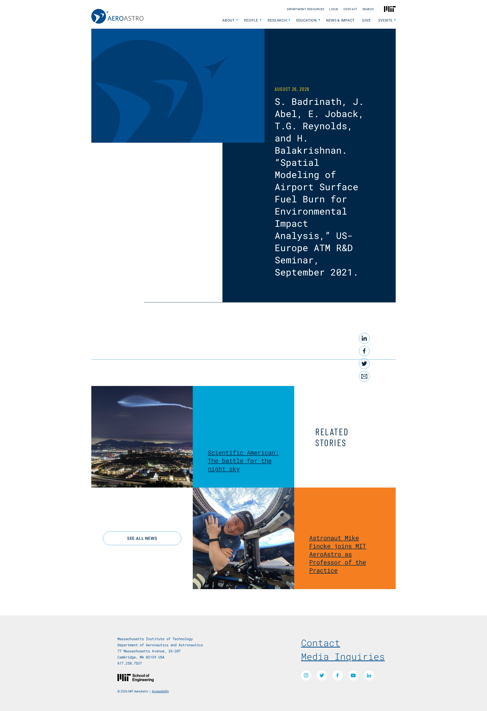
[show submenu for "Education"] (319, 20)
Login (333, 9)
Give (366, 20)
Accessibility (160, 691)
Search (368, 9)
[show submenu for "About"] (237, 20)
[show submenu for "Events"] (395, 20)
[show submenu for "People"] (261, 20)
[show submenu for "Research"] (289, 20)
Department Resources (305, 9)
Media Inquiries (343, 656)
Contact (350, 9)
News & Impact (340, 20)
